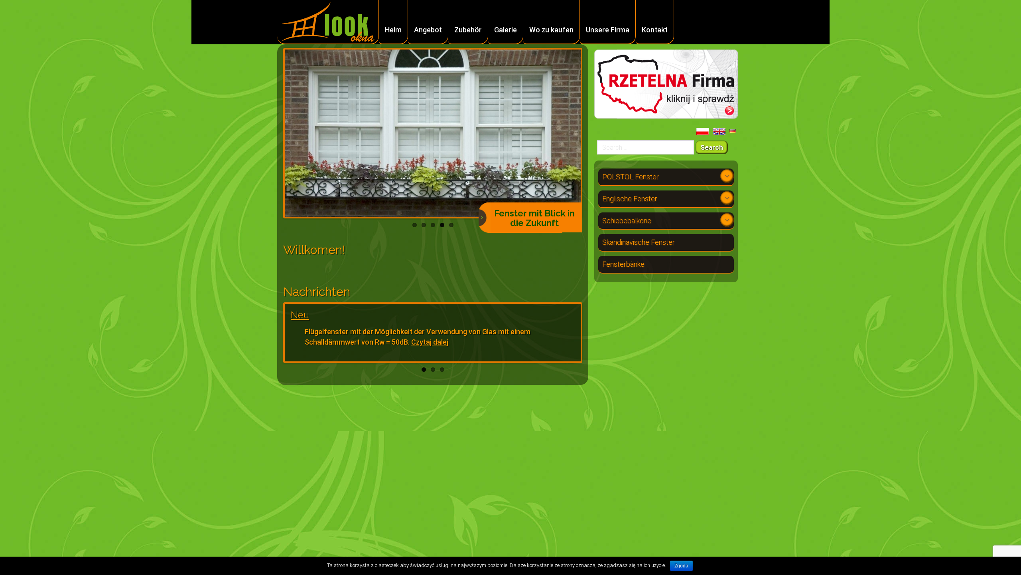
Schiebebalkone (626, 220)
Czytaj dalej (429, 342)
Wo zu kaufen (551, 30)
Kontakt (655, 30)
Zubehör (468, 30)
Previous (273, 133)
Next (593, 133)
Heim (393, 30)
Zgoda (681, 566)
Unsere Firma (607, 30)
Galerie (505, 30)
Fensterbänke (623, 264)
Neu (300, 315)
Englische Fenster (629, 198)
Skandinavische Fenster (638, 242)
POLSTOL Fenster (630, 176)
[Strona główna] (328, 22)
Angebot (428, 30)
